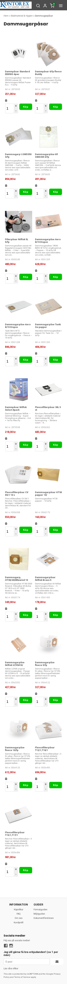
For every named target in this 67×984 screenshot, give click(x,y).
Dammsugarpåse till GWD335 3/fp (46, 155)
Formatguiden (40, 909)
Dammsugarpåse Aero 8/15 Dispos (48, 240)
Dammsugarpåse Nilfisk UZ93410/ (14, 663)
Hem (6, 15)
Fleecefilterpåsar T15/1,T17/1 (15, 833)
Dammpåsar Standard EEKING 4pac (17, 72)
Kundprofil (18, 922)
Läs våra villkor (11, 968)
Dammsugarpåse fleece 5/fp (44, 663)
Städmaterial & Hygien (22, 15)
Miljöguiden (39, 914)
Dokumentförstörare (44, 918)
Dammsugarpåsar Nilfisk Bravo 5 (45, 578)
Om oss (19, 918)
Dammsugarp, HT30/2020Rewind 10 (16, 578)
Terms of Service (22, 977)
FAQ (19, 914)
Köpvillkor (18, 909)
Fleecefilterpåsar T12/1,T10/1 (45, 748)
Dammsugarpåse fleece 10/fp (14, 748)
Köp (25, 106)
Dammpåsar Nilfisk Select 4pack (16, 408)
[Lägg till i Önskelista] (6, 100)
